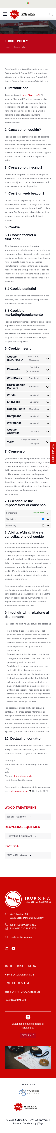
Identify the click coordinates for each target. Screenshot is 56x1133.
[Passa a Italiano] (28, 3)
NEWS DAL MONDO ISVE (19, 974)
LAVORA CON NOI (15, 1000)
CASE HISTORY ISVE (17, 983)
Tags (40, 1123)
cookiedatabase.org (18, 791)
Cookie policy (29, 1123)
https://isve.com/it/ (31, 95)
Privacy (17, 1123)
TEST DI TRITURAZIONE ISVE (22, 991)
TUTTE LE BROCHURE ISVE (21, 966)
